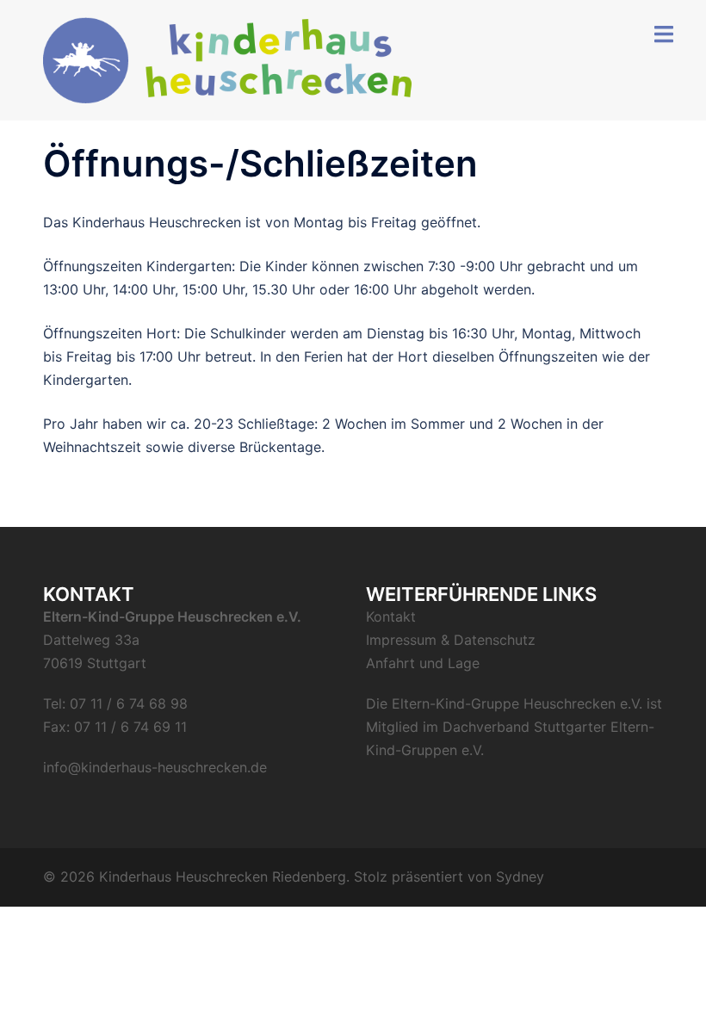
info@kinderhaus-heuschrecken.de (155, 767)
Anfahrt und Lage (423, 663)
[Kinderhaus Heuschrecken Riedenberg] (228, 58)
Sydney (520, 876)
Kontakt (391, 616)
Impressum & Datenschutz (451, 639)
